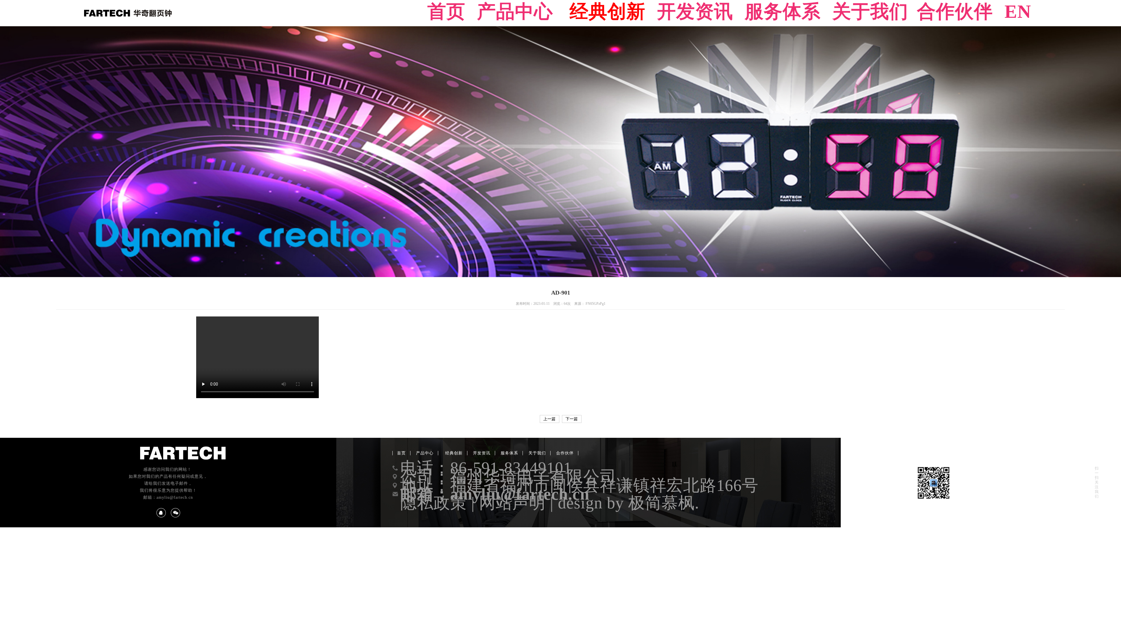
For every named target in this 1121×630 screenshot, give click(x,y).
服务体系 (783, 11)
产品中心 (515, 11)
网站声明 (512, 503)
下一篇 (571, 419)
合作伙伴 (955, 11)
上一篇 (549, 419)
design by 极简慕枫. (628, 503)
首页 (446, 11)
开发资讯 (695, 11)
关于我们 (870, 11)
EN (1018, 11)
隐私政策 (433, 503)
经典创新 (605, 11)
